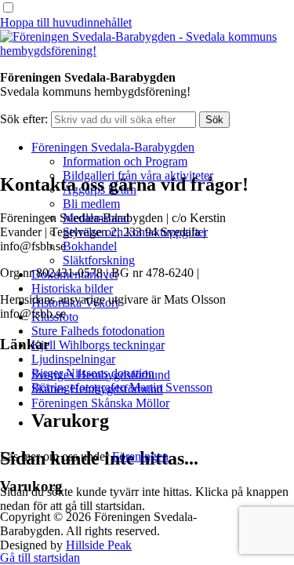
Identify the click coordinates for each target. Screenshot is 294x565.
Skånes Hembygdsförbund (97, 389)
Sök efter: (24, 119)
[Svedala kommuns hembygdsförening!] (147, 50)
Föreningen (140, 456)
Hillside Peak (99, 545)
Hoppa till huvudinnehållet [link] (66, 22)
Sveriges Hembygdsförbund (100, 374)
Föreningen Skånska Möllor (100, 403)
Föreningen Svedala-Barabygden (112, 147)
